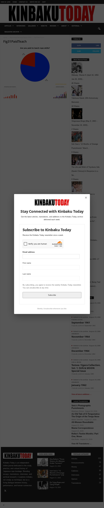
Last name (27, 274)
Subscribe (52, 295)
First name (27, 263)
